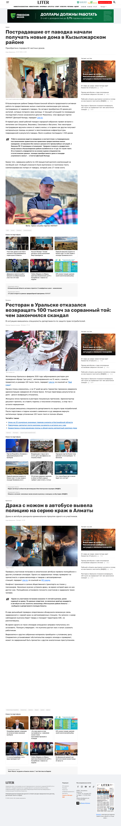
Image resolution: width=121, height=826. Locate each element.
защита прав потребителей (27, 432)
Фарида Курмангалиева (13, 325)
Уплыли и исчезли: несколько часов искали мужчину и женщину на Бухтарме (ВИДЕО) (38, 494)
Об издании (65, 786)
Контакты (65, 793)
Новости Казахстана (21, 6)
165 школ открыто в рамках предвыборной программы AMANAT (29, 293)
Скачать (98, 814)
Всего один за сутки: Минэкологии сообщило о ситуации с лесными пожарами (97, 76)
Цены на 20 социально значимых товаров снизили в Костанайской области (40, 422)
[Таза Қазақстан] (93, 2)
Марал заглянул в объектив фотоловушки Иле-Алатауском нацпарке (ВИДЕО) (34, 488)
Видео (36, 710)
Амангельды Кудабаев (12, 710)
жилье (12, 230)
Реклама (64, 788)
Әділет (76, 6)
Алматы (31, 710)
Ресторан (15, 432)
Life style (51, 6)
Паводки (19, 230)
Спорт (57, 6)
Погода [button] (103, 6)
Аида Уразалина (10, 52)
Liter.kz (40, 118)
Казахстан (23, 710)
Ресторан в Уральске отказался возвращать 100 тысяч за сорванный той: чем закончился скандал (97, 107)
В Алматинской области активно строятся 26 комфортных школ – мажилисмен (35, 288)
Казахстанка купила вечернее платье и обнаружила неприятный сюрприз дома (42, 428)
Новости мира (34, 6)
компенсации (27, 230)
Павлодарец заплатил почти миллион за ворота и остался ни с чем (37, 425)
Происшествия (87, 72)
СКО (7, 230)
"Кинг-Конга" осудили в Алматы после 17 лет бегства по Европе (29, 771)
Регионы (70, 6)
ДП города (45, 580)
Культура (63, 6)
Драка (48, 710)
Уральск (8, 432)
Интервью (43, 6)
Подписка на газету (105, 2)
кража (42, 710)
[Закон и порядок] (82, 2)
